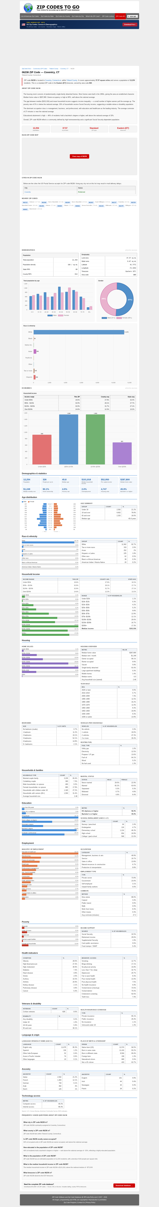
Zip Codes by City (78, 16)
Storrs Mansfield (53, 202)
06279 (121, 206)
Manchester (33, 209)
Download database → (124, 1185)
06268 (44, 202)
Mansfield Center (27, 205)
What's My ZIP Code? (93, 16)
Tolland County (72, 80)
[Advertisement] (79, 47)
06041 (25, 209)
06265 (91, 202)
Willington (128, 205)
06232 (25, 202)
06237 (114, 202)
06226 (101, 206)
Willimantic (108, 205)
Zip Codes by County (63, 16)
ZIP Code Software (58, 1197)
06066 (77, 206)
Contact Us (81, 1202)
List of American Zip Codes (30, 16)
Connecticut (56, 80)
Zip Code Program (70, 1202)
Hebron (48, 205)
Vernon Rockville (87, 205)
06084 (60, 206)
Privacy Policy (90, 1202)
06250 (133, 202)
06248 (41, 206)
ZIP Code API (120, 16)
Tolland (66, 205)
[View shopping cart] (132, 16)
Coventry (48, 80)
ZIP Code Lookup (108, 16)
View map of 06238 (79, 156)
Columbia (121, 202)
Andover (32, 202)
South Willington (100, 202)
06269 (67, 202)
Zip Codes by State (47, 16)
